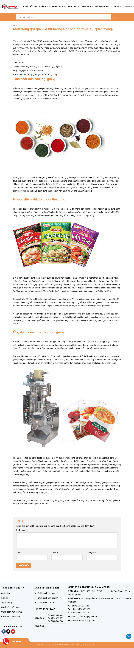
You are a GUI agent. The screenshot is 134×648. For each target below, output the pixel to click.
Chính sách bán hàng (10, 616)
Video (116, 6)
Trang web (91, 553)
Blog (15, 25)
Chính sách (86, 6)
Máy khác (72, 6)
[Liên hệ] (6, 641)
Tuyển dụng (6, 602)
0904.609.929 (57, 618)
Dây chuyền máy (41, 6)
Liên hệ (4, 598)
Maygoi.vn (56, 644)
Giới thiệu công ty (103, 6)
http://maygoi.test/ (87, 620)
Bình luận (20, 530)
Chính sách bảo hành (10, 607)
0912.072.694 (57, 615)
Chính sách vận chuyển (11, 612)
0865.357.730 (57, 621)
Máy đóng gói (58, 6)
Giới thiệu (5, 593)
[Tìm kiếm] (114, 17)
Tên (18, 553)
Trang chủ (27, 6)
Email (54, 553)
